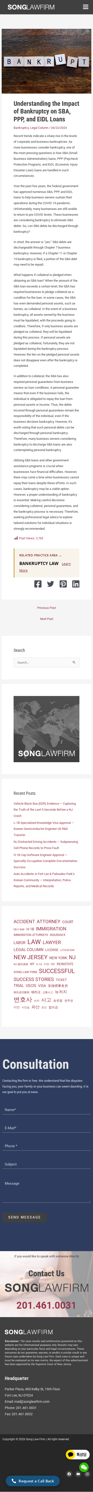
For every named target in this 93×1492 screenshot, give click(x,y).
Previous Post (46, 608)
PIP (53, 964)
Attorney (48, 921)
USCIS (31, 986)
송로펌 (57, 1000)
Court (67, 922)
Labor (20, 942)
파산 (35, 1007)
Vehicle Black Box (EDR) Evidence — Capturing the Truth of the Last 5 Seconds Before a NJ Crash (45, 810)
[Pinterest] (63, 584)
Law (34, 942)
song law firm (25, 972)
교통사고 (47, 992)
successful (57, 971)
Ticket (61, 980)
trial (19, 985)
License (51, 950)
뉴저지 (61, 991)
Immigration (51, 929)
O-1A (39, 964)
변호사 (23, 999)
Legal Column (39, 128)
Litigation (67, 950)
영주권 (68, 1000)
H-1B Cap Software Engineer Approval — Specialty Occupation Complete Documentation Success (45, 861)
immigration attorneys (31, 935)
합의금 (53, 1007)
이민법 (26, 1007)
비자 (36, 1000)
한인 (44, 1007)
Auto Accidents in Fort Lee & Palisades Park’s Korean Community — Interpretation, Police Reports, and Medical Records (44, 880)
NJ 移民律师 (21, 964)
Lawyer (52, 942)
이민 (17, 1007)
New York (58, 958)
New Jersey (30, 957)
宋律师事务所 (58, 986)
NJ (72, 957)
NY (32, 964)
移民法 (36, 992)
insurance (58, 935)
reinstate (65, 964)
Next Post (46, 619)
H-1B (30, 929)
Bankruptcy (21, 128)
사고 (46, 1000)
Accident (24, 921)
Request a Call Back (36, 1481)
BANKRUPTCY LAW (38, 563)
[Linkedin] (75, 584)
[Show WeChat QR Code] (84, 1467)
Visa (42, 986)
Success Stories (34, 979)
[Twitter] (50, 584)
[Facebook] (37, 584)
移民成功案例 (21, 992)
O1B (46, 964)
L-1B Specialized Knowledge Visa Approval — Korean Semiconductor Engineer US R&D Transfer (44, 829)
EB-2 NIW (19, 929)
